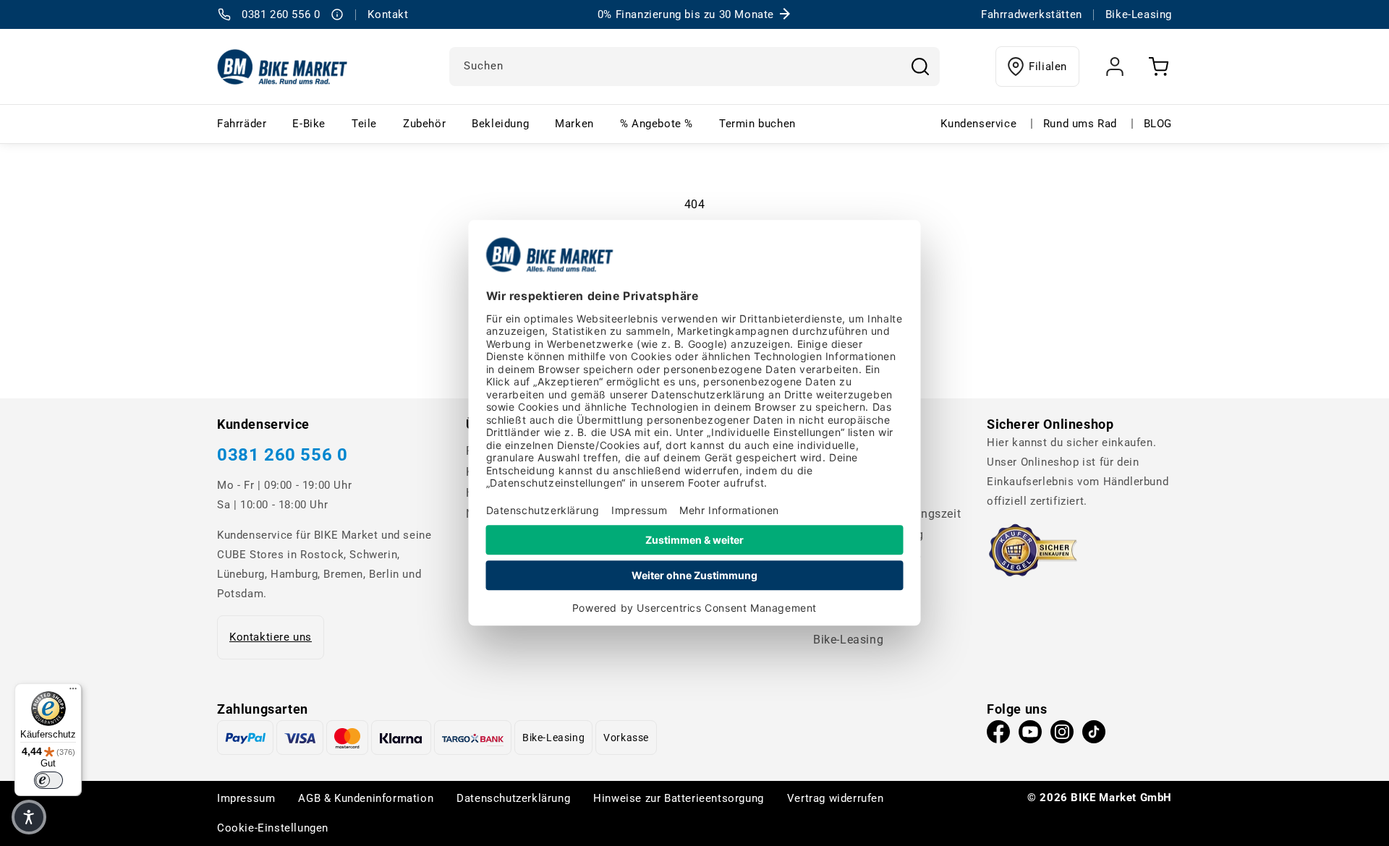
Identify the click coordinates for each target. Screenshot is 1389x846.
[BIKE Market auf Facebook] (998, 735)
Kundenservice (978, 123)
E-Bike (309, 123)
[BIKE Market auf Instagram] (1062, 735)
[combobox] (694, 66)
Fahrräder (241, 123)
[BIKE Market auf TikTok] (1093, 735)
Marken (574, 123)
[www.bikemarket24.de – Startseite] (282, 66)
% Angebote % (656, 123)
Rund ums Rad (1080, 123)
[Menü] (73, 692)
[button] (29, 817)
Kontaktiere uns (270, 637)
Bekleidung (500, 123)
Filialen (1048, 66)
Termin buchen (757, 123)
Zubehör (424, 123)
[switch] (48, 780)
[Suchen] (920, 66)
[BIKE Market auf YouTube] (1030, 735)
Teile (364, 123)
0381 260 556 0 (282, 455)
